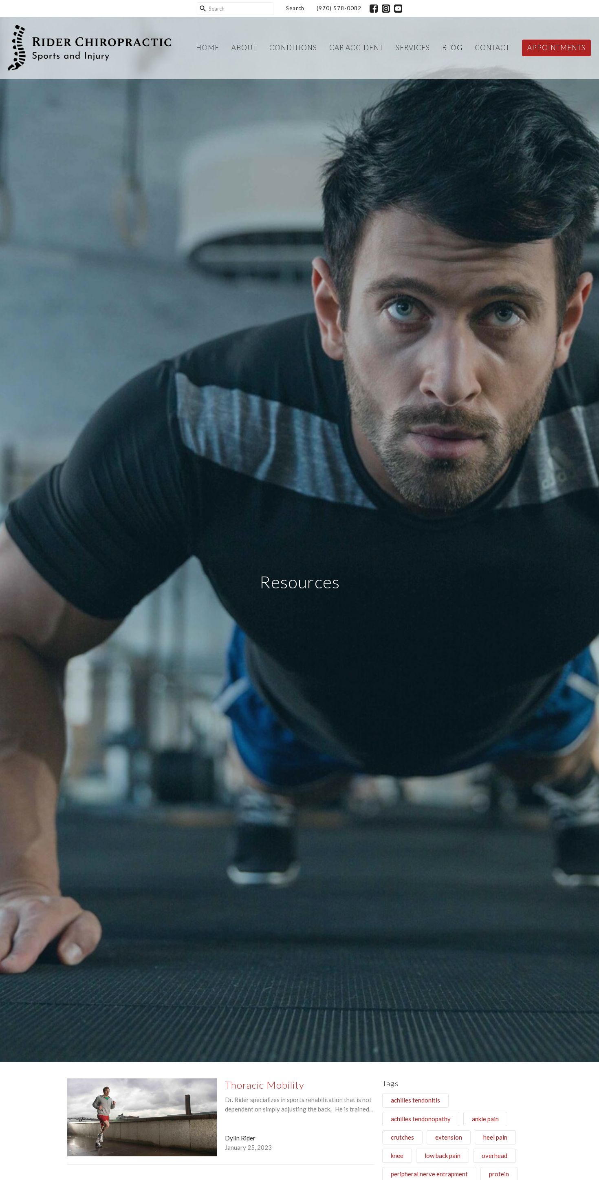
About (244, 47)
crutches (402, 1137)
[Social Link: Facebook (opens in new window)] (374, 8)
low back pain (442, 1155)
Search (295, 8)
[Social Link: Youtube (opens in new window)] (398, 8)
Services (413, 47)
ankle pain (485, 1118)
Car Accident (356, 47)
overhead (494, 1155)
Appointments (556, 47)
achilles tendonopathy (421, 1118)
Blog (452, 47)
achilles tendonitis (415, 1100)
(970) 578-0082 (339, 8)
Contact (492, 47)
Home (207, 47)
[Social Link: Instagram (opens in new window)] (386, 8)
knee (397, 1155)
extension (448, 1137)
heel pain (495, 1137)
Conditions (293, 47)
